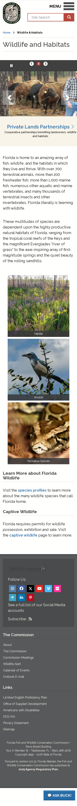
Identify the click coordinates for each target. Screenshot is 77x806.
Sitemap (9, 729)
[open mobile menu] (69, 7)
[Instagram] (12, 588)
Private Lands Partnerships (39, 127)
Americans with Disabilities (21, 710)
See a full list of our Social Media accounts (36, 608)
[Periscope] (12, 597)
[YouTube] (39, 588)
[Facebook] (21, 588)
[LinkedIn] (21, 597)
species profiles (32, 490)
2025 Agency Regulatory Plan (38, 769)
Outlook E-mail (13, 676)
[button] (9, 97)
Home (6, 32)
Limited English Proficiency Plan (25, 697)
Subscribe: (17, 619)
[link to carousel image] (38, 93)
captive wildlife (23, 535)
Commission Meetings (18, 657)
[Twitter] (30, 588)
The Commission (15, 651)
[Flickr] (57, 588)
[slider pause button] (11, 66)
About (7, 645)
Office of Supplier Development (25, 704)
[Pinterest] (30, 597)
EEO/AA (9, 716)
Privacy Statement (16, 723)
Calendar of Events (16, 670)
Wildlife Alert (12, 664)
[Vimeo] (48, 588)
